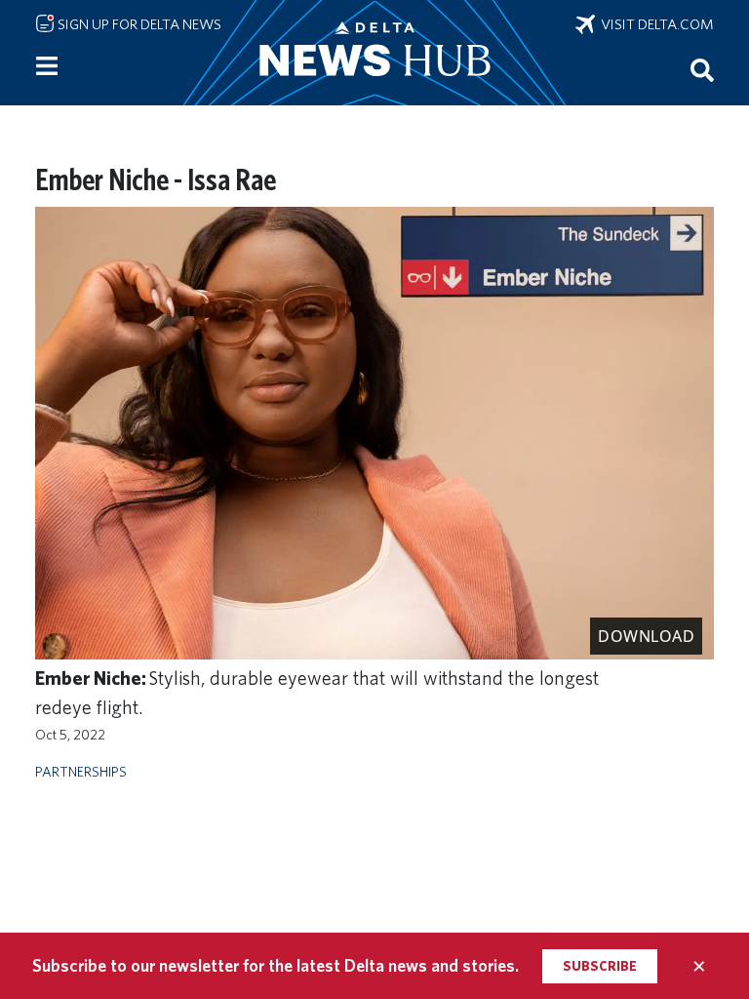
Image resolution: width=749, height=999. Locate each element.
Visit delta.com (654, 24)
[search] (702, 69)
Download (646, 636)
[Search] (702, 69)
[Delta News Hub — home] (374, 52)
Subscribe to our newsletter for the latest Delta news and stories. (275, 965)
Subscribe (600, 966)
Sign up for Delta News (138, 24)
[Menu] (46, 66)
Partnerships (81, 771)
